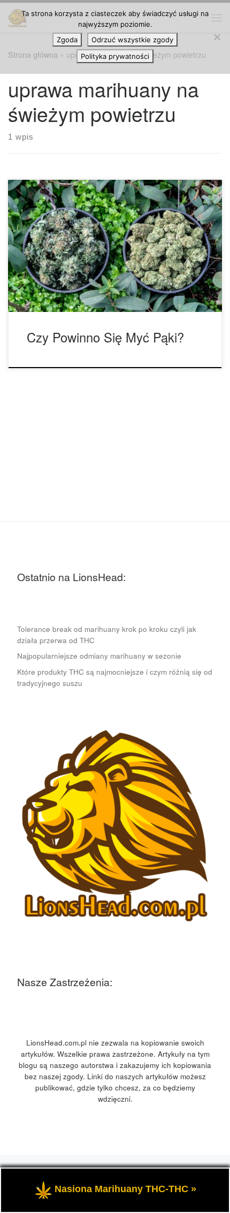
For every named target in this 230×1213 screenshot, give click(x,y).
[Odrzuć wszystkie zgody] (216, 37)
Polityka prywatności (115, 56)
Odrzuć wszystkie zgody (132, 39)
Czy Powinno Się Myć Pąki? (105, 337)
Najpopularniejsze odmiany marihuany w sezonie (99, 656)
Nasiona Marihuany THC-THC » (125, 1189)
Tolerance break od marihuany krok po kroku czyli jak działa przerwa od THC (106, 634)
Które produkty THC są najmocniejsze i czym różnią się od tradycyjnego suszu (114, 677)
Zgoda (67, 39)
